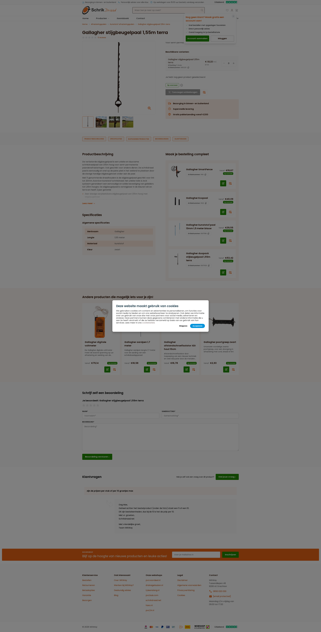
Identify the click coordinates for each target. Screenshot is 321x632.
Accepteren (197, 326)
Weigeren (183, 326)
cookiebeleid (148, 322)
